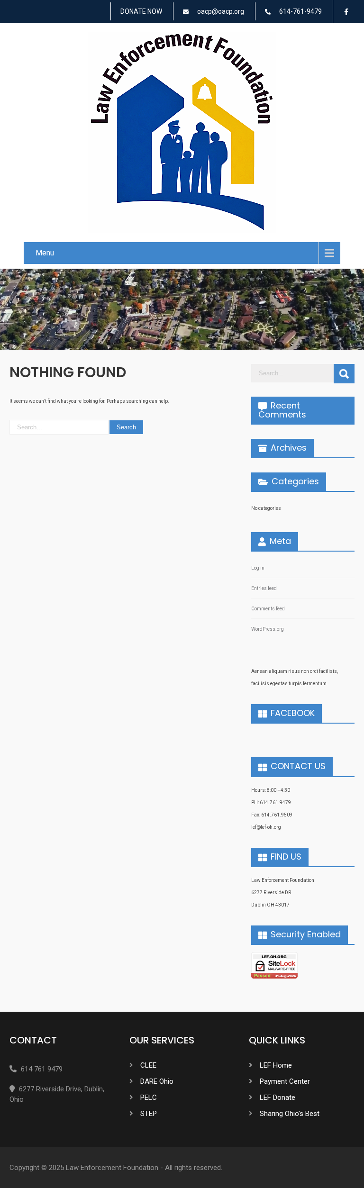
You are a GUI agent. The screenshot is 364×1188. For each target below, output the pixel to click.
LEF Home (276, 1065)
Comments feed (268, 608)
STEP (148, 1113)
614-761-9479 (300, 11)
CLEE (148, 1065)
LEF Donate (277, 1097)
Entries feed (264, 588)
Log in (257, 568)
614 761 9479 (42, 1069)
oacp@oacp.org (220, 11)
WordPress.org (267, 629)
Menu (45, 252)
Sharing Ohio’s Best (289, 1113)
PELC (148, 1097)
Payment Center (285, 1081)
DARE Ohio (156, 1081)
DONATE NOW (141, 11)
